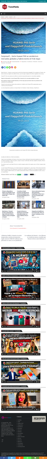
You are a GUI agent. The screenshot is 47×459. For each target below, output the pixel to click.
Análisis (19, 420)
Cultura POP (20, 423)
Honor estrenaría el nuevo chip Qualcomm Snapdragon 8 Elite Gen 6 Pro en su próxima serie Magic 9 (38, 194)
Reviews (20, 439)
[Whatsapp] (7, 67)
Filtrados (35, 61)
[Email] (10, 67)
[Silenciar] (36, 271)
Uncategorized (21, 446)
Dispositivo (24, 61)
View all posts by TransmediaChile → (18, 228)
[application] (20, 261)
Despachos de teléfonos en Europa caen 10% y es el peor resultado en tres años (38, 213)
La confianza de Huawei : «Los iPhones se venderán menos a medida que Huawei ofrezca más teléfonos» (35, 237)
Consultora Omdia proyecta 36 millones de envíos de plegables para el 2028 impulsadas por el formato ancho (23, 194)
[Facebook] (2, 67)
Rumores (20, 441)
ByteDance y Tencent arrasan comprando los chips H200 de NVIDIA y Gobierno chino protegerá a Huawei (8, 214)
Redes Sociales (21, 436)
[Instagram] (12, 67)
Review (19, 438)
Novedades (8, 62)
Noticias (3, 62)
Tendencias (20, 444)
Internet (40, 61)
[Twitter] (5, 67)
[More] (15, 67)
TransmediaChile (15, 61)
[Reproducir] (2, 271)
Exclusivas (29, 61)
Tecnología (20, 443)
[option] (17, 1)
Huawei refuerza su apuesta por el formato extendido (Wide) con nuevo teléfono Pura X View (22, 214)
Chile (19, 421)
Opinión (19, 435)
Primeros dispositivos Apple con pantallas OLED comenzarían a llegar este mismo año (8, 193)
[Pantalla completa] (38, 271)
